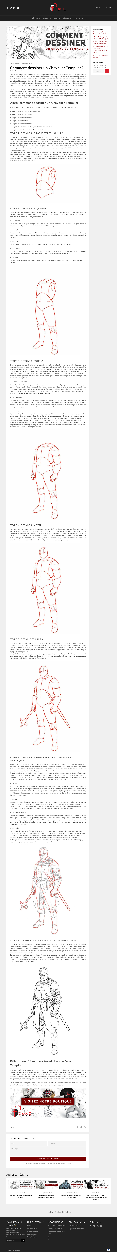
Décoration (67, 18)
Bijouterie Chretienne (76, 1229)
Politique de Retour (55, 1229)
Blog (49, 1237)
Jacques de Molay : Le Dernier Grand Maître (100, 43)
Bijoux (45, 18)
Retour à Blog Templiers (59, 1212)
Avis (49, 1240)
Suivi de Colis (32, 1229)
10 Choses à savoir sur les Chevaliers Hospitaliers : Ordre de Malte (100, 49)
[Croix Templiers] (48, 1117)
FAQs (29, 1225)
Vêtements (36, 18)
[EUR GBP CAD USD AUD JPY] (97, 8)
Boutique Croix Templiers (57, 1225)
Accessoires (55, 18)
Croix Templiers (15, 1250)
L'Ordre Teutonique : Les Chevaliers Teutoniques (100, 38)
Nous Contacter (32, 1232)
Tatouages (79, 18)
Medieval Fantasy (75, 1225)
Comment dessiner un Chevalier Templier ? (100, 33)
